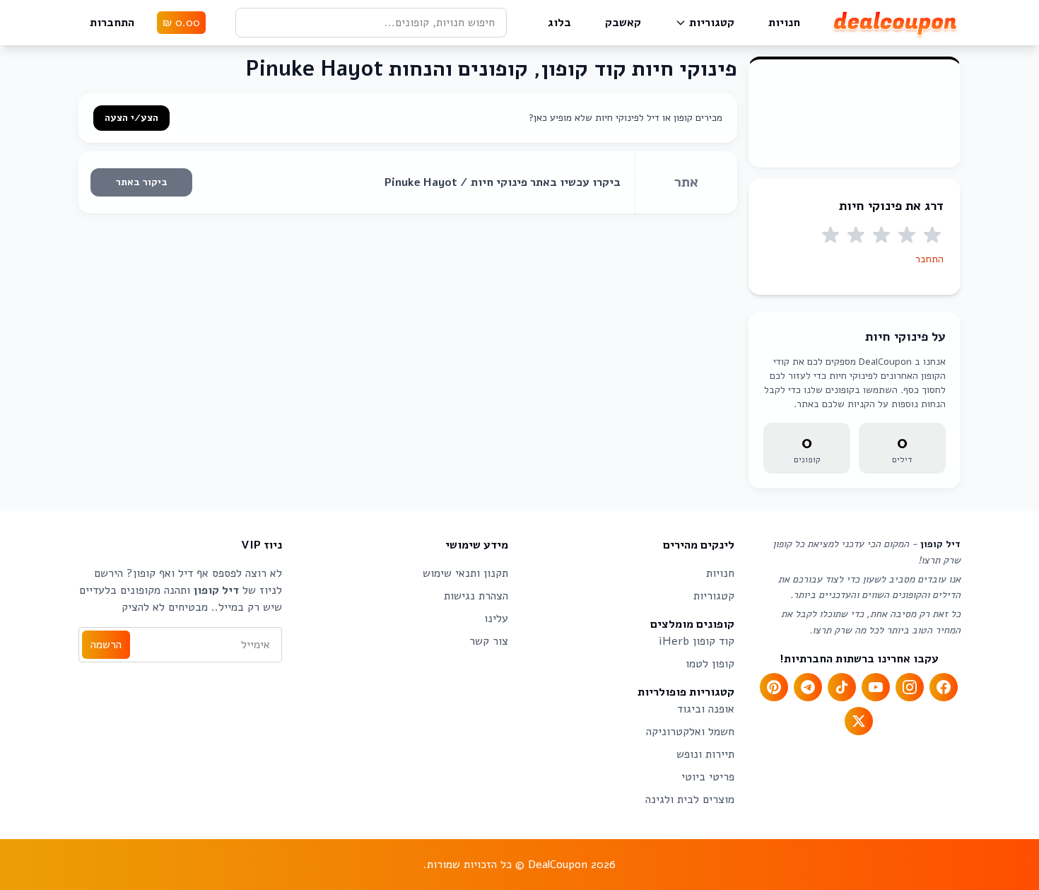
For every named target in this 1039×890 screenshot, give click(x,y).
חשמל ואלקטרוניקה (690, 731)
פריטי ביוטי (707, 777)
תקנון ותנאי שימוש (465, 573)
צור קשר (488, 641)
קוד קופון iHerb (696, 641)
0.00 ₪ (181, 22)
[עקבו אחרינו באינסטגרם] (910, 687)
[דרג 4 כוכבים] (856, 235)
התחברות (112, 22)
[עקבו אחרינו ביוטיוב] (876, 687)
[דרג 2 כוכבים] (907, 235)
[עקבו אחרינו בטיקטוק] (842, 687)
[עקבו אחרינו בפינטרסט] (774, 687)
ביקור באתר (142, 182)
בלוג (559, 22)
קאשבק (623, 22)
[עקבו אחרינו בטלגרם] (808, 687)
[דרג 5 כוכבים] (830, 235)
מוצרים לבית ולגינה (689, 799)
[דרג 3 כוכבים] (881, 235)
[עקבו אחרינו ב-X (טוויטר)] (859, 721)
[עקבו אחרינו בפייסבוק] (943, 687)
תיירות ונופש (705, 754)
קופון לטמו (710, 664)
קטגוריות (711, 22)
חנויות (784, 22)
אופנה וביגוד (705, 709)
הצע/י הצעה (131, 117)
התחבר (929, 259)
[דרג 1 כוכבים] (932, 235)
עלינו (496, 618)
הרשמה (106, 644)
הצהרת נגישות (476, 596)
